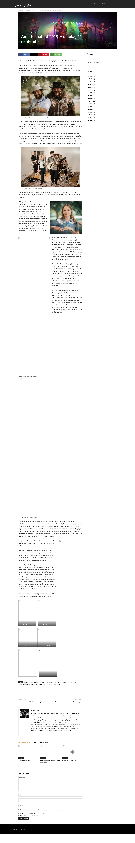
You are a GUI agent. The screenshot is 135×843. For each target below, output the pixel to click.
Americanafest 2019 (39, 682)
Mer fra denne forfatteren (41, 742)
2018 (92, 98)
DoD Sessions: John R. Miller (70, 760)
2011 (92, 118)
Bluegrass (21, 758)
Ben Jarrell (58, 682)
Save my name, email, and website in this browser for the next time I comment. (44, 810)
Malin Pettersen (43, 684)
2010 (92, 120)
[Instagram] (32, 734)
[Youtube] (121, 829)
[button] (116, 4)
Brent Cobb (73, 682)
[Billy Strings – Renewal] (28, 752)
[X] (39, 734)
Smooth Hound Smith (54, 684)
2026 (92, 76)
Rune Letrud (26, 46)
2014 (92, 109)
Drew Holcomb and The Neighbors (28, 684)
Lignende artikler (24, 742)
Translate (98, 62)
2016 (92, 104)
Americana (35, 10)
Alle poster (28, 10)
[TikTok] (114, 829)
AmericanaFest (28, 682)
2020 (92, 93)
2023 (92, 84)
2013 (92, 112)
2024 (92, 82)
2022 (92, 87)
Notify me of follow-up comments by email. (32, 813)
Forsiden (20, 10)
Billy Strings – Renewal (24, 760)
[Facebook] (107, 829)
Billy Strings (66, 682)
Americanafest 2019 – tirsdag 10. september (31, 702)
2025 (92, 79)
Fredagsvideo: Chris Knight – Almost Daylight (68, 702)
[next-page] (22, 766)
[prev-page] (19, 766)
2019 (92, 95)
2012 (92, 115)
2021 (92, 90)
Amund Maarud (49, 682)
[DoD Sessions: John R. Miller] (72, 752)
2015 (92, 106)
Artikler (35, 32)
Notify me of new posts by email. (29, 815)
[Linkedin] (36, 734)
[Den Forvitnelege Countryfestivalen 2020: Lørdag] (50, 752)
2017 (92, 101)
